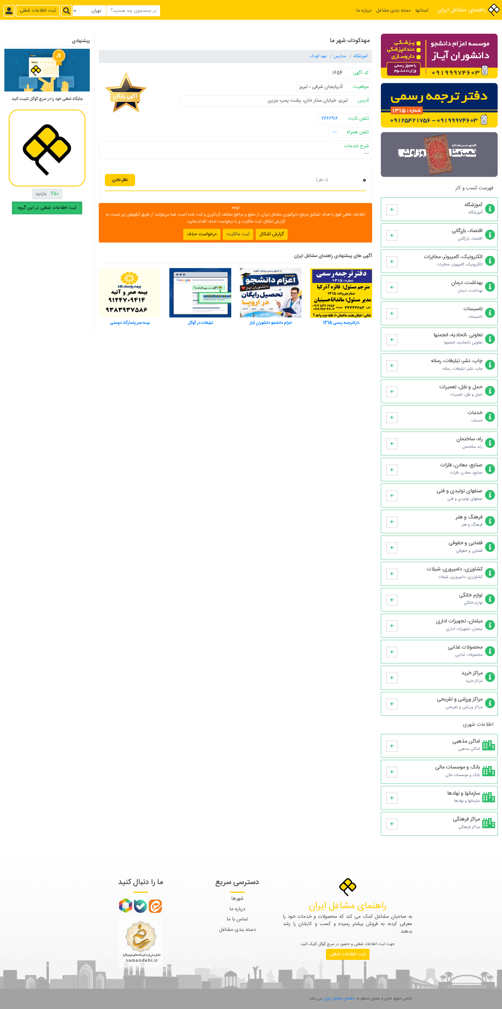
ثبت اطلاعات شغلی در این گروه (47, 208)
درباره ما (364, 11)
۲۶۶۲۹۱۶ (330, 118)
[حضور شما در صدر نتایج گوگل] (47, 72)
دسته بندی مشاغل (393, 11)
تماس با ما (237, 919)
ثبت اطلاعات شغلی (38, 11)
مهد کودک (319, 56)
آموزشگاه (360, 56)
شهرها (237, 899)
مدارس (340, 56)
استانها (421, 11)
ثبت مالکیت (238, 234)
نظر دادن (120, 179)
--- (334, 132)
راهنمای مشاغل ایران (463, 10)
